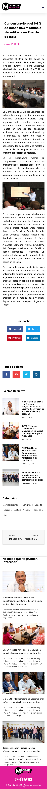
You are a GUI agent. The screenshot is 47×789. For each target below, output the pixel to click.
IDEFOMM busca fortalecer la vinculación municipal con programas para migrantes (32, 431)
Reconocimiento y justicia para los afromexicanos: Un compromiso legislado (32, 476)
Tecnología (38, 510)
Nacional (27, 510)
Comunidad (28, 505)
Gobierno (8, 510)
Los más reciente (10, 505)
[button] (43, 6)
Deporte (38, 505)
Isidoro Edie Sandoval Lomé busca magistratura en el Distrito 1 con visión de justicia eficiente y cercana (33, 408)
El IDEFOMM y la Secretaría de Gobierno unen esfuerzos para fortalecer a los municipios (29, 454)
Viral (5, 515)
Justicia (17, 510)
